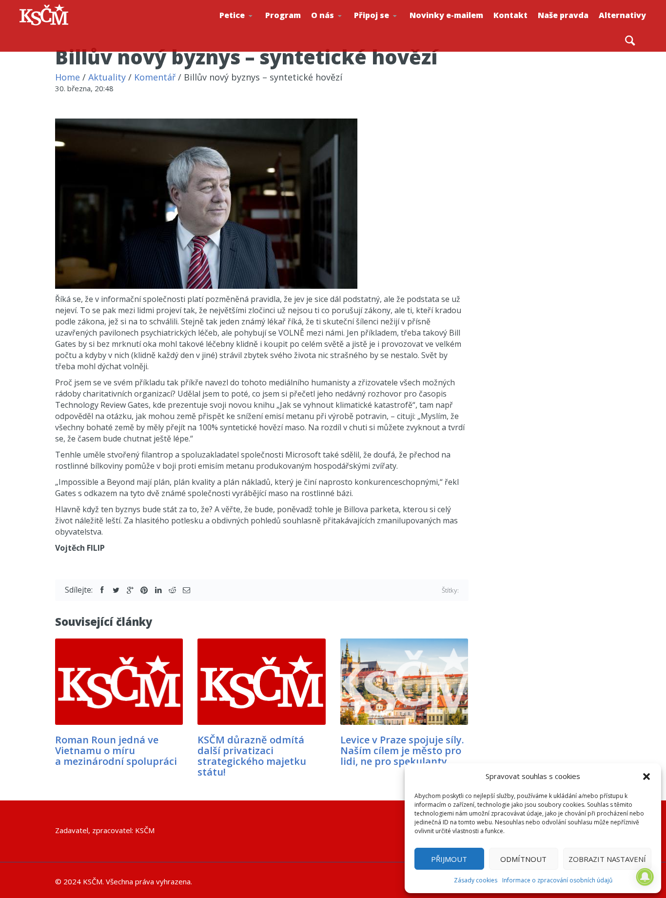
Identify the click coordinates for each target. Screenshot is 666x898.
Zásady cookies (475, 880)
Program (283, 15)
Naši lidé (345, 28)
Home (67, 77)
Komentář (155, 77)
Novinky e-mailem (446, 15)
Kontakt (510, 15)
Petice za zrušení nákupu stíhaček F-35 (254, 29)
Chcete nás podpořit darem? (342, 26)
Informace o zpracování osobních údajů (557, 880)
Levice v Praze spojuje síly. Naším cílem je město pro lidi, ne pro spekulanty (402, 750)
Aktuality (107, 77)
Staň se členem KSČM (386, 29)
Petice (232, 15)
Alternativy (622, 15)
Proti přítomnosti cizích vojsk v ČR (249, 26)
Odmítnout (523, 859)
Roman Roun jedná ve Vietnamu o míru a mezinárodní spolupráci (116, 750)
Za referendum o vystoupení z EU (252, 27)
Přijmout (449, 859)
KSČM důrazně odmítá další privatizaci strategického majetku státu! (251, 755)
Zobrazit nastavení (607, 859)
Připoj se (371, 15)
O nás (322, 15)
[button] (646, 776)
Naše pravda (563, 15)
